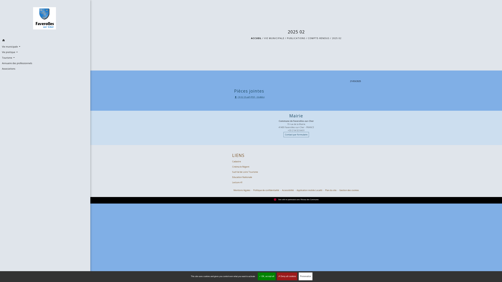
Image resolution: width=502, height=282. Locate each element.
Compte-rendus (318, 38)
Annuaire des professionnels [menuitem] (17, 63)
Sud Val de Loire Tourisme (245, 172)
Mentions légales (241, 190)
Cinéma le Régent (240, 166)
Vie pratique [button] (9, 52)
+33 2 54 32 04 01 (296, 130)
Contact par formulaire (296, 134)
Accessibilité (288, 190)
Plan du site (330, 190)
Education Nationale (242, 177)
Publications (296, 38)
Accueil (256, 38)
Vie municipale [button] (10, 46)
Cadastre (236, 161)
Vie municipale (274, 38)
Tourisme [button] (7, 57)
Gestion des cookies (349, 190)
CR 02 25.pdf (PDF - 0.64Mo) (249, 97)
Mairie (296, 115)
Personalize (305, 276)
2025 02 (336, 38)
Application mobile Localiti (309, 190)
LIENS (238, 155)
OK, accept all (267, 276)
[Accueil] (45, 19)
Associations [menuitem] (8, 68)
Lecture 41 (237, 182)
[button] (45, 41)
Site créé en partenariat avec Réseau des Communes (298, 200)
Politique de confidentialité (266, 190)
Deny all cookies (288, 276)
